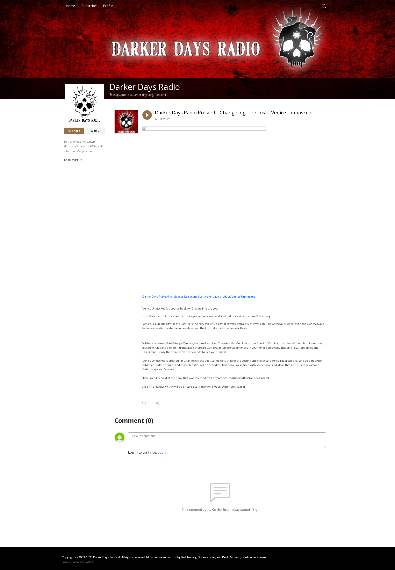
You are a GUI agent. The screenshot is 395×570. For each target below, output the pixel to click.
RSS (96, 131)
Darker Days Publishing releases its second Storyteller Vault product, (199, 296)
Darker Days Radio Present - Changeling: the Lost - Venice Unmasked (233, 113)
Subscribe (89, 6)
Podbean (89, 561)
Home (70, 6)
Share (76, 131)
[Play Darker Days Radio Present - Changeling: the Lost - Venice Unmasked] (147, 115)
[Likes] (144, 403)
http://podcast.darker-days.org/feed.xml (139, 95)
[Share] (158, 403)
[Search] (324, 6)
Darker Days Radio (144, 86)
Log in (162, 452)
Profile (108, 6)
